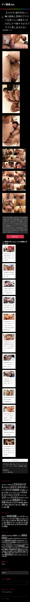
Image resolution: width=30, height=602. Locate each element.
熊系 (3, 504)
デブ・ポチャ (8, 495)
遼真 (26, 524)
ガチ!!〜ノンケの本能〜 (9, 542)
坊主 (22, 500)
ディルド (19, 492)
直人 (5, 524)
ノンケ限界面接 (19, 546)
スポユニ (10, 492)
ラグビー (21, 497)
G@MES (11, 30)
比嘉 (22, 522)
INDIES (3, 540)
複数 (23, 505)
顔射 (5, 507)
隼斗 (7, 470)
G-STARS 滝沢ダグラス (17, 538)
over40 (13, 541)
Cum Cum (19, 535)
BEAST (4, 535)
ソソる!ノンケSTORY (16, 544)
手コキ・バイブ (12, 502)
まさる (26, 516)
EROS (11, 538)
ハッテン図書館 (8, 547)
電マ (2, 507)
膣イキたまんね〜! (23, 552)
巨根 (3, 502)
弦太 (21, 520)
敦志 (8, 522)
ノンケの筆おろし (8, 546)
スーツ (14, 492)
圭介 (4, 520)
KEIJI (5, 516)
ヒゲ (4, 497)
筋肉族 (13, 552)
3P (2, 484)
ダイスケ (7, 518)
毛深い (26, 502)
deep (8, 538)
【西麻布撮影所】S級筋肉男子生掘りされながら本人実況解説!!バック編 (8, 274)
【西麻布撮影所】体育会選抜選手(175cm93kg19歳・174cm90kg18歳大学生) (8, 399)
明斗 (11, 522)
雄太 (5, 526)
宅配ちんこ (20, 549)
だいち (22, 516)
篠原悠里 (12, 524)
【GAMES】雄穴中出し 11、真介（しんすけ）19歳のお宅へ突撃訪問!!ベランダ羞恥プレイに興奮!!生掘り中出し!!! (8, 416)
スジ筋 (6, 492)
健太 (17, 519)
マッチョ (11, 466)
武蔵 (19, 522)
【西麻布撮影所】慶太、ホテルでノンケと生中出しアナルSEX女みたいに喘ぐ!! (8, 364)
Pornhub (3, 564)
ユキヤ (14, 518)
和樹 (27, 518)
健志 (20, 518)
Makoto (18, 516)
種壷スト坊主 (7, 552)
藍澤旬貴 (21, 524)
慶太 (5, 522)
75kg (14, 464)
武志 (17, 522)
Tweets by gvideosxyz (7, 592)
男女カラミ (12, 505)
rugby (9, 484)
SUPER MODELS (20, 540)
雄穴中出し (10, 472)
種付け (19, 504)
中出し (16, 466)
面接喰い (16, 554)
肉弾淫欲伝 (17, 552)
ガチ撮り (19, 542)
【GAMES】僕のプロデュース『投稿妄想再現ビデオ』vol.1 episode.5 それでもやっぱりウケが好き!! (8, 256)
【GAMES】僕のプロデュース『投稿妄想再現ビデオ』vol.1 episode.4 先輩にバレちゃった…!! (8, 382)
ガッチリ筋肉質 (12, 490)
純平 (15, 524)
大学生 (25, 500)
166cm (7, 464)
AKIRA (3, 516)
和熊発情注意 (13, 549)
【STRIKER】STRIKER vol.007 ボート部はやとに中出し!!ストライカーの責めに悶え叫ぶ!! (8, 290)
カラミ (13, 487)
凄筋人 (6, 549)
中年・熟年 (9, 500)
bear (6, 484)
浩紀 (24, 522)
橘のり (14, 522)
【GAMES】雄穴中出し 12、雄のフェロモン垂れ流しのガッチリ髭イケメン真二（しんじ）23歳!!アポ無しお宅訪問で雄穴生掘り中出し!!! (8, 325)
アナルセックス (20, 464)
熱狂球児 (19, 551)
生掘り (6, 505)
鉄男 (3, 526)
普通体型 (20, 502)
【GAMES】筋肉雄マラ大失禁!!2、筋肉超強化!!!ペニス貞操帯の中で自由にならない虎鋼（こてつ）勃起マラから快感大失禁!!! (8, 450)
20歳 (4, 484)
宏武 (18, 520)
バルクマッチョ (23, 495)
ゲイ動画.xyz (8, 4)
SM (12, 484)
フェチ (8, 497)
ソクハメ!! (9, 544)
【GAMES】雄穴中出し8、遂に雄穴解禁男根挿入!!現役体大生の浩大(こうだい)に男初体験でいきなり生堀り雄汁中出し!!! (8, 346)
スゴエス (3, 544)
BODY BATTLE (9, 535)
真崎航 (8, 524)
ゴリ (3, 519)
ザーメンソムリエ (24, 542)
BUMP (15, 535)
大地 (7, 520)
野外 (27, 504)
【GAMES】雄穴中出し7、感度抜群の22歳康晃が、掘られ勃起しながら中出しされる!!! (8, 307)
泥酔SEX (15, 551)
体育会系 (21, 466)
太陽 (12, 520)
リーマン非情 (23, 547)
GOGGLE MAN (25, 538)
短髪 (17, 504)
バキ (10, 518)
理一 (3, 524)
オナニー (7, 487)
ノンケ (6, 466)
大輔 (9, 520)
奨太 (15, 520)
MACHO (8, 540)
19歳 (10, 464)
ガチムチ (22, 487)
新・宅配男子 (10, 551)
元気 (23, 518)
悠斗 (25, 520)
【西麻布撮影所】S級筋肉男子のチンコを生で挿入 (8, 433)
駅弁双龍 (5, 556)
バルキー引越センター (16, 547)
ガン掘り (22, 490)
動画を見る (15, 236)
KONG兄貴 (12, 516)
